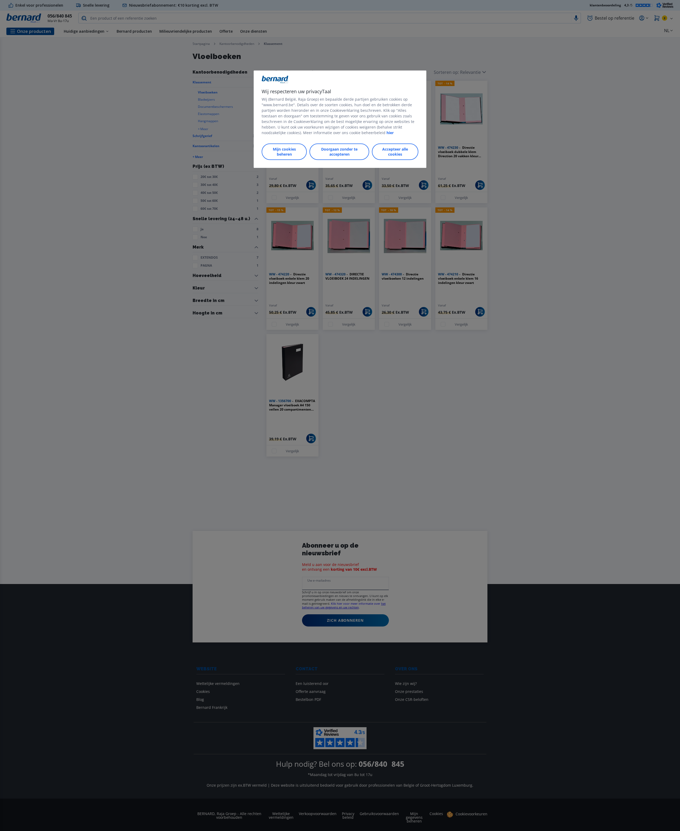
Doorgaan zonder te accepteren (339, 152)
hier (390, 132)
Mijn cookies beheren (284, 152)
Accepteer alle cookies (395, 152)
